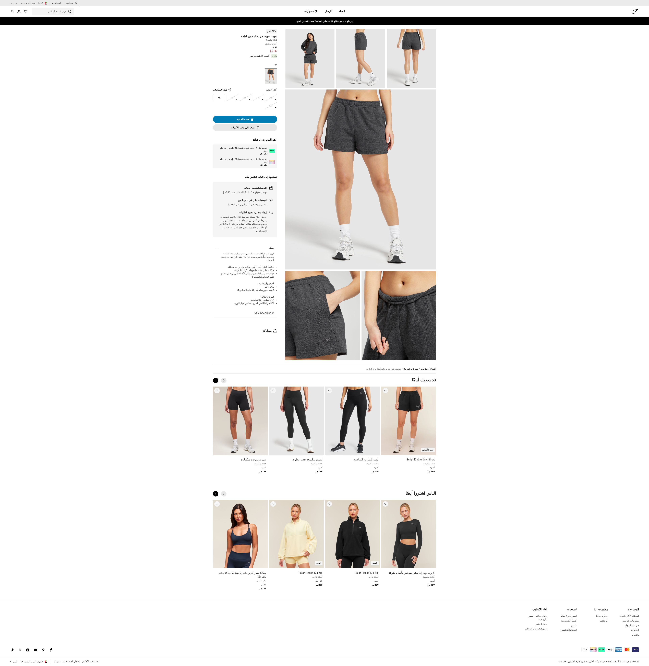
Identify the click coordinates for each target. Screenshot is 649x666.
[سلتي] (12, 11)
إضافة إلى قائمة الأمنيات (243, 127)
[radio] (271, 76)
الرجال (328, 11)
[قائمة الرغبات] (26, 11)
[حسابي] (19, 11)
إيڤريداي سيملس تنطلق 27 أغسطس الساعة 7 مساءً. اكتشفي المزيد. (324, 21)
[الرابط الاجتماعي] (51, 650)
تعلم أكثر (263, 154)
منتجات (424, 368)
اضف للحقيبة (243, 119)
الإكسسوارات (311, 11)
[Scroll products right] (215, 380)
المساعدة (56, 3)
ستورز (57, 661)
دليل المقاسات (220, 89)
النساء (342, 11)
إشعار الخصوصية (71, 661)
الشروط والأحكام (90, 661)
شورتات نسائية (411, 368)
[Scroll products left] (223, 380)
